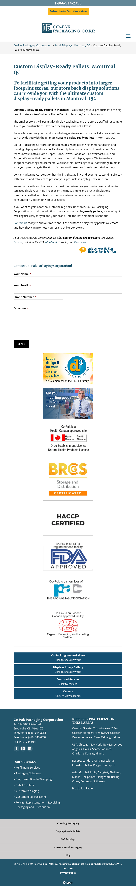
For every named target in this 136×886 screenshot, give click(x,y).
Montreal (51, 242)
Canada (18, 242)
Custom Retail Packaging (31, 797)
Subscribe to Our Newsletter (68, 11)
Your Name (22, 274)
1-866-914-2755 (68, 2)
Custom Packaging (27, 791)
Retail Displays (25, 785)
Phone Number (25, 297)
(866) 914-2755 (37, 732)
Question (21, 308)
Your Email (22, 285)
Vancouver (80, 242)
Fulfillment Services (28, 767)
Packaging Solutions (28, 773)
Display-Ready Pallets (68, 831)
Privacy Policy (68, 872)
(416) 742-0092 (37, 737)
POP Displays (68, 839)
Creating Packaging (68, 823)
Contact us (20, 223)
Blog (68, 855)
